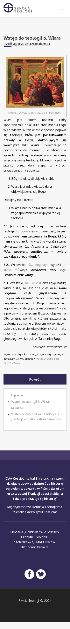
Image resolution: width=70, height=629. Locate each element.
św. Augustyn (38, 265)
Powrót (35, 379)
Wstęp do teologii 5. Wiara (30, 402)
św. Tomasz (33, 283)
